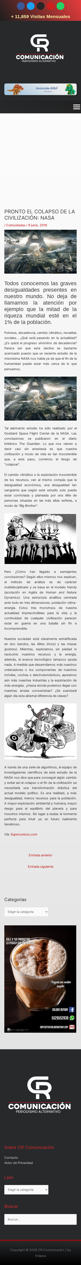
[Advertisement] (40, 168)
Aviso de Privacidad (18, 1163)
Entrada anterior (40, 855)
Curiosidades (15, 225)
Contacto (11, 1158)
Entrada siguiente (40, 867)
